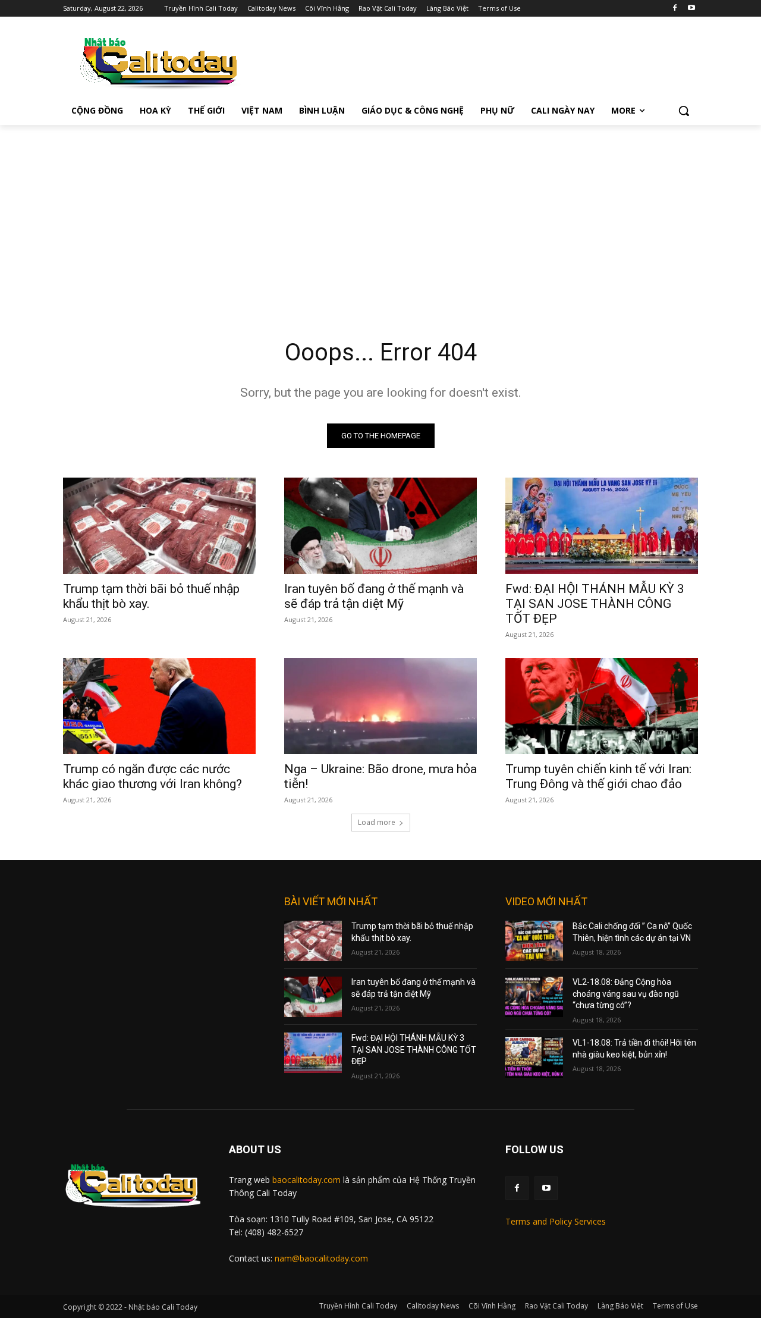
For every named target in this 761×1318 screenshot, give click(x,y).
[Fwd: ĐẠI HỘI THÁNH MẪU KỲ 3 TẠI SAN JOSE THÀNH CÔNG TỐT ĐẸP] (601, 526)
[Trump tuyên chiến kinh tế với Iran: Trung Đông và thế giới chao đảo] (601, 706)
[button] (683, 110)
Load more (376, 822)
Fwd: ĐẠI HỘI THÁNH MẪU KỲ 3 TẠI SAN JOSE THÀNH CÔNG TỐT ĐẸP (594, 604)
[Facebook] (674, 8)
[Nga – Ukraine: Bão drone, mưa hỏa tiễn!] (380, 706)
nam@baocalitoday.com (321, 1258)
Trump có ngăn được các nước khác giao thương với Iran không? (152, 776)
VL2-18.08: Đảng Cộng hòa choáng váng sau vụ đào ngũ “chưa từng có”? (626, 993)
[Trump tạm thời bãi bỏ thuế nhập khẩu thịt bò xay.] (159, 526)
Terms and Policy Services (555, 1221)
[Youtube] (691, 8)
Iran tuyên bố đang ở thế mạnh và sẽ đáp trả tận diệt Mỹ (374, 596)
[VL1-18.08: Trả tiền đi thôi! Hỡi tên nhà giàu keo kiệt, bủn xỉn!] (534, 1057)
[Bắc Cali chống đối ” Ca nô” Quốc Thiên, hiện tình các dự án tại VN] (534, 941)
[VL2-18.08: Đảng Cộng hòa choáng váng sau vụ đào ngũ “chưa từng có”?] (534, 997)
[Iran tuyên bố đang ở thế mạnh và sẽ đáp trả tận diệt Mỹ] (380, 526)
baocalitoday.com (306, 1179)
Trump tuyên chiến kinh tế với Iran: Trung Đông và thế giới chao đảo (598, 776)
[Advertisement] (380, 214)
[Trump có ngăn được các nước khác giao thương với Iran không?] (159, 706)
